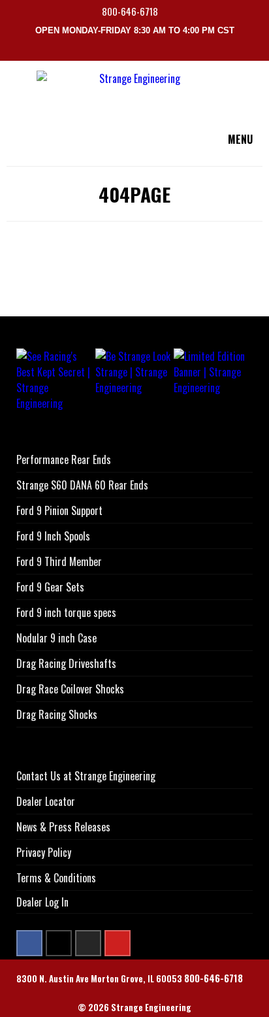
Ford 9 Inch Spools (53, 536)
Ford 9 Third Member (59, 561)
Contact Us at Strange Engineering (85, 776)
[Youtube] (117, 943)
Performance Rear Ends (63, 459)
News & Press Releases (63, 827)
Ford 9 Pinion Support (59, 510)
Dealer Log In (42, 902)
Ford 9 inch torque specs (66, 612)
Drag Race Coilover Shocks (70, 689)
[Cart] (261, 51)
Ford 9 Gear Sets (50, 587)
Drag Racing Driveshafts (66, 663)
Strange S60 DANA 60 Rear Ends (82, 485)
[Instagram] (88, 943)
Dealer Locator (45, 801)
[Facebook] (29, 943)
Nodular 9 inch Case (56, 638)
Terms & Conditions (56, 878)
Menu (240, 139)
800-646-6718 (131, 11)
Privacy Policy (43, 852)
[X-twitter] (59, 943)
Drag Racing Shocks (56, 714)
